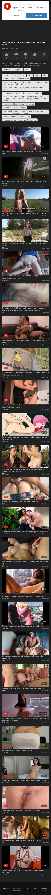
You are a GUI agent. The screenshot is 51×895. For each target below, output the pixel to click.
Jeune (6, 75)
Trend (27, 70)
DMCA (35, 888)
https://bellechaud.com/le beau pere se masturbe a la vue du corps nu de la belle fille (25, 83)
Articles (6, 888)
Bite (44, 75)
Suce (37, 75)
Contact (28, 888)
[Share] (44, 54)
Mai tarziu (14, 16)
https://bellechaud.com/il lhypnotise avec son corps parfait (23, 89)
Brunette (7, 70)
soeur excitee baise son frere (15, 107)
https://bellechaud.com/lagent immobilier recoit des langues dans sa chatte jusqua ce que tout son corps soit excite (25, 98)
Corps (22, 75)
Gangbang (17, 70)
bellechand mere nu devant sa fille (17, 116)
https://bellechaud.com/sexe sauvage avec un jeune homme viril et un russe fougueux (23, 112)
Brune (14, 75)
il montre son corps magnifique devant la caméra (22, 93)
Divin (30, 75)
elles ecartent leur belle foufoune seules (19, 104)
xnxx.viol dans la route (20, 79)
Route (6, 79)
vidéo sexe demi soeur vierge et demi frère (20, 120)
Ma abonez (37, 16)
